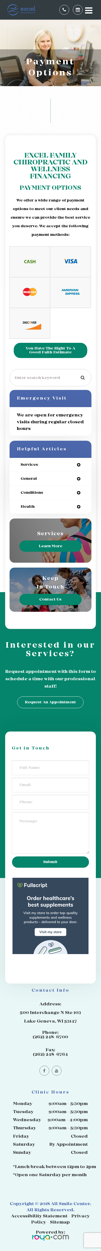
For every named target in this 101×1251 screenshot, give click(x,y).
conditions (32, 492)
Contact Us (50, 599)
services (29, 464)
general (29, 478)
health (28, 506)
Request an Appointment (50, 702)
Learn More (50, 546)
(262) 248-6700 (50, 1037)
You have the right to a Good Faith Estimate (50, 350)
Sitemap (60, 1222)
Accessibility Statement (39, 1216)
